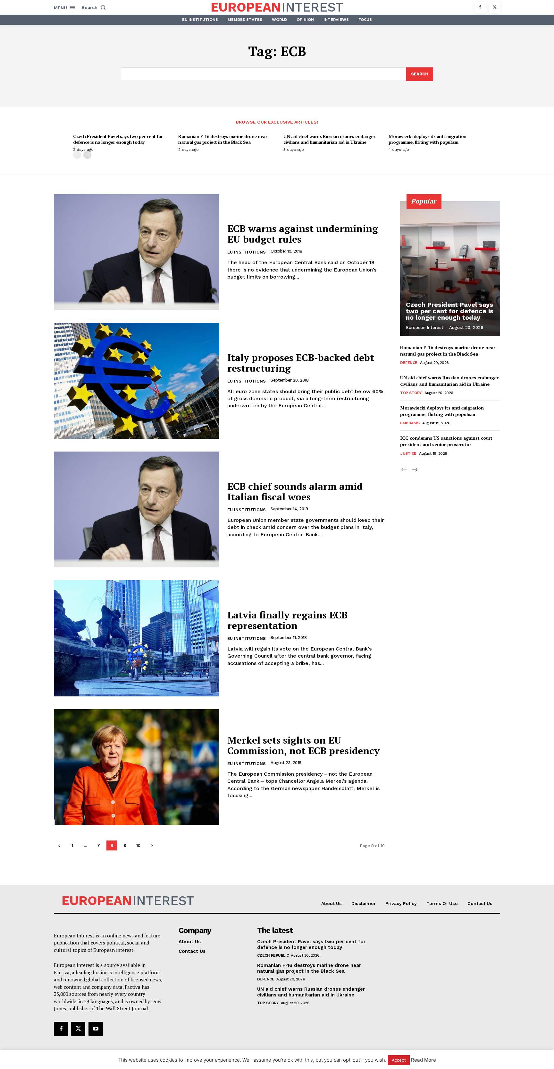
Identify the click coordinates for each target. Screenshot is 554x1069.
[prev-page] (77, 155)
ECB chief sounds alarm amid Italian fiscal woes (295, 491)
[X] (494, 7)
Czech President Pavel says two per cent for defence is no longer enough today (118, 139)
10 (138, 845)
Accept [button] (399, 1060)
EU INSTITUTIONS (246, 252)
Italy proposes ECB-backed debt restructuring (300, 363)
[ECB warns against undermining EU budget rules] (136, 252)
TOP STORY (411, 393)
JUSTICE (408, 453)
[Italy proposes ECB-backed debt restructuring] (136, 381)
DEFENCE (408, 362)
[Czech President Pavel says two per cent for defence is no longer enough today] (450, 268)
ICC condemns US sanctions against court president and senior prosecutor (446, 441)
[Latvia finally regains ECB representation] (136, 638)
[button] (94, 7)
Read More (423, 1060)
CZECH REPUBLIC (273, 955)
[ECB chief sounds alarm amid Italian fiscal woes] (136, 509)
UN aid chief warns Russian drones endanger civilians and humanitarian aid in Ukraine (329, 139)
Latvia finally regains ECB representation (287, 620)
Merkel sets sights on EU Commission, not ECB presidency (303, 745)
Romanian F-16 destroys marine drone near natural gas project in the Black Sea (222, 139)
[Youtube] (95, 1029)
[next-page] (87, 155)
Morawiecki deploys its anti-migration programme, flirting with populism (427, 139)
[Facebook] (480, 7)
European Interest (424, 327)
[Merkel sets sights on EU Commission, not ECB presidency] (136, 767)
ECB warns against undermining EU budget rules (302, 234)
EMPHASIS (409, 423)
